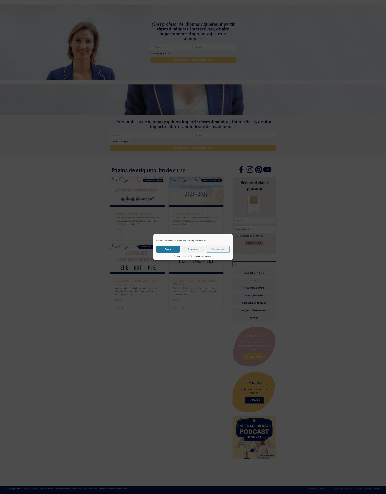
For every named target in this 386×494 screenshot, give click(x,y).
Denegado (193, 249)
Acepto (168, 249)
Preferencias (217, 249)
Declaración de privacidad (200, 256)
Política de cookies (181, 256)
